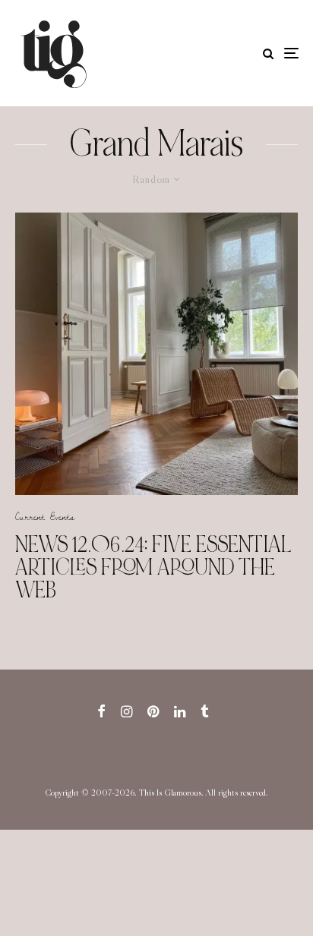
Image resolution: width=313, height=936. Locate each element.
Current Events (44, 516)
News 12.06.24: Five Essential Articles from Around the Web (153, 567)
